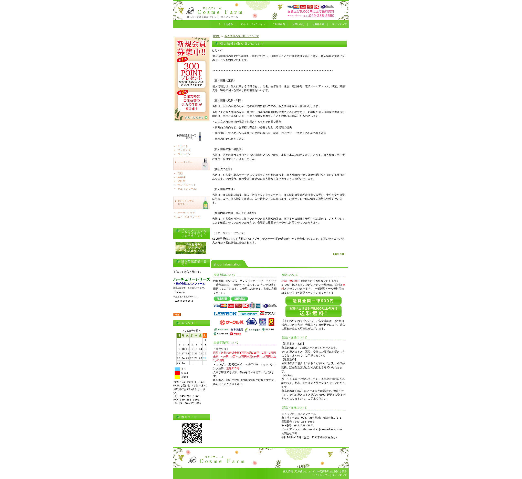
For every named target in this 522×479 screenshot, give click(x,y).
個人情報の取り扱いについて (242, 36)
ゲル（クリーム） (188, 188)
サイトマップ (339, 24)
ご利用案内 (279, 24)
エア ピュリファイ (188, 216)
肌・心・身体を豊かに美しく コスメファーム (212, 16)
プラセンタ (184, 150)
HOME (216, 36)
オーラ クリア (186, 212)
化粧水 (181, 181)
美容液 (181, 177)
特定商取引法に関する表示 (332, 471)
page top (338, 253)
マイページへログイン (253, 24)
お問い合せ (298, 24)
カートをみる (225, 24)
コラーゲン (184, 154)
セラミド (182, 146)
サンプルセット (186, 184)
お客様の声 (318, 24)
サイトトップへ (321, 475)
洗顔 (180, 173)
